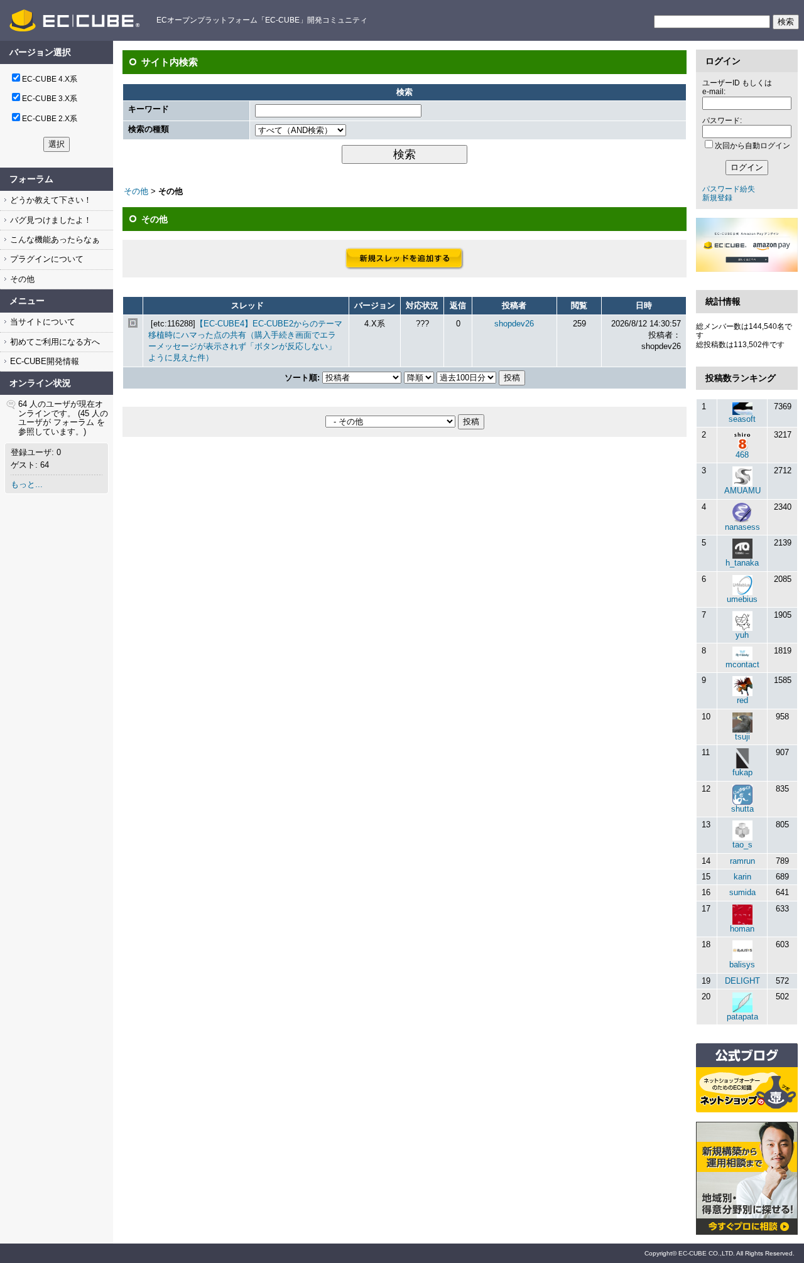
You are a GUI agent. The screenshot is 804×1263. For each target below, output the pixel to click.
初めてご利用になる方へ (54, 342)
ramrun (742, 861)
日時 (644, 305)
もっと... (27, 484)
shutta (742, 809)
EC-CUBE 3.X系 (49, 98)
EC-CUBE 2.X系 (49, 118)
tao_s (742, 844)
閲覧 (579, 305)
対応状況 (422, 305)
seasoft (742, 419)
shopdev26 (514, 323)
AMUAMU (742, 490)
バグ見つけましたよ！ (50, 220)
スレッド (247, 305)
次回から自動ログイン (752, 145)
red (742, 700)
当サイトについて (41, 321)
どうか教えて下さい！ (50, 200)
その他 (21, 279)
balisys (742, 964)
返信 (458, 305)
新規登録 (717, 197)
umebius (742, 599)
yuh (742, 635)
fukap (742, 772)
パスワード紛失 (728, 189)
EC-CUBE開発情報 (43, 361)
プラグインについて (46, 259)
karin (742, 876)
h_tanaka (742, 562)
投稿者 (514, 305)
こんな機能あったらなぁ (54, 239)
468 (742, 455)
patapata (742, 1016)
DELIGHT (742, 981)
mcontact (742, 664)
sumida (742, 892)
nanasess (742, 527)
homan (742, 928)
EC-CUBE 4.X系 (49, 79)
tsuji (742, 736)
